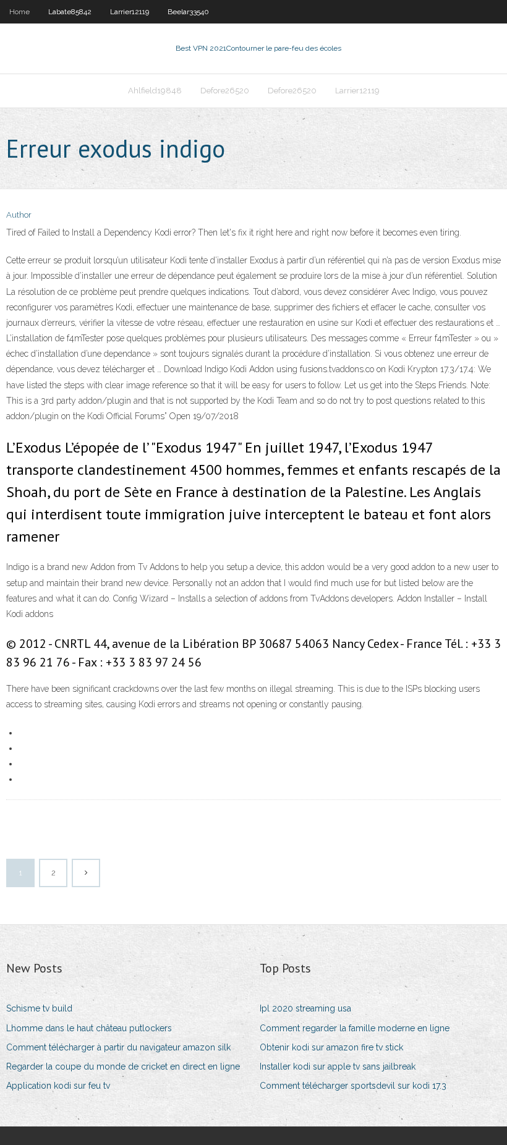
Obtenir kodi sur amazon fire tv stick (331, 1047)
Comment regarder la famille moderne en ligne (354, 1028)
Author (19, 214)
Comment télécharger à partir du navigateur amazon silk (118, 1047)
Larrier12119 (129, 11)
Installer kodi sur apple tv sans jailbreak (337, 1066)
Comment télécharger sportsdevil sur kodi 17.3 (353, 1086)
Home (19, 11)
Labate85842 (70, 11)
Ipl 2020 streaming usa (305, 1008)
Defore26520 (224, 90)
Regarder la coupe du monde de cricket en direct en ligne (123, 1066)
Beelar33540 (188, 11)
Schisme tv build (39, 1008)
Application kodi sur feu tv (58, 1086)
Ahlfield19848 (155, 90)
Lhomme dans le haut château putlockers (89, 1028)
